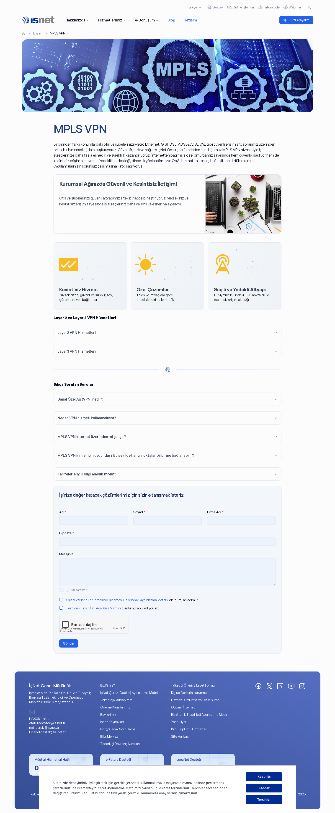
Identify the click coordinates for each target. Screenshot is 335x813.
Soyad (139, 512)
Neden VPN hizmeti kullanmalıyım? (86, 418)
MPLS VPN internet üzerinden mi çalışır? (91, 436)
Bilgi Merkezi (109, 736)
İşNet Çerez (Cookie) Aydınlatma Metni (129, 693)
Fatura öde (271, 7)
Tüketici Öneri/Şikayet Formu (193, 685)
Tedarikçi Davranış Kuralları (120, 744)
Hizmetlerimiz (110, 20)
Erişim (37, 33)
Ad (62, 512)
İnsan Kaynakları (112, 722)
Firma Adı (215, 512)
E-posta (66, 533)
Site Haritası (180, 736)
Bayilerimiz (108, 714)
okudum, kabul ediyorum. (112, 608)
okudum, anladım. (132, 600)
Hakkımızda (75, 20)
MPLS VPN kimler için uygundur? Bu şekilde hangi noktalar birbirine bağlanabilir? (125, 455)
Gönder (69, 643)
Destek (218, 7)
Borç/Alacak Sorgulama (118, 729)
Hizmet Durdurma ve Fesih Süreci (195, 700)
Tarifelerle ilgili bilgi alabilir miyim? (86, 474)
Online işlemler (243, 7)
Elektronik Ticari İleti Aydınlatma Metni (199, 714)
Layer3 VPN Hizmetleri (76, 351)
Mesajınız (66, 554)
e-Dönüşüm (145, 20)
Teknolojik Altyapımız (116, 700)
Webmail (295, 7)
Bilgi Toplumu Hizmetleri (189, 729)
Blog (171, 20)
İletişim (190, 20)
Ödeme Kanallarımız (115, 707)
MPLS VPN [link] (57, 33)
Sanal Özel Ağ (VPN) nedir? (80, 399)
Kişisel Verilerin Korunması (190, 693)
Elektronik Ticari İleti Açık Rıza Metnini (93, 608)
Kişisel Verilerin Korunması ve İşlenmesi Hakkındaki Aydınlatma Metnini (117, 600)
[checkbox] (61, 599)
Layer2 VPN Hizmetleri (76, 332)
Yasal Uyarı (179, 722)
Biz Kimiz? (107, 685)
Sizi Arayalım (300, 20)
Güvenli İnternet (183, 707)
